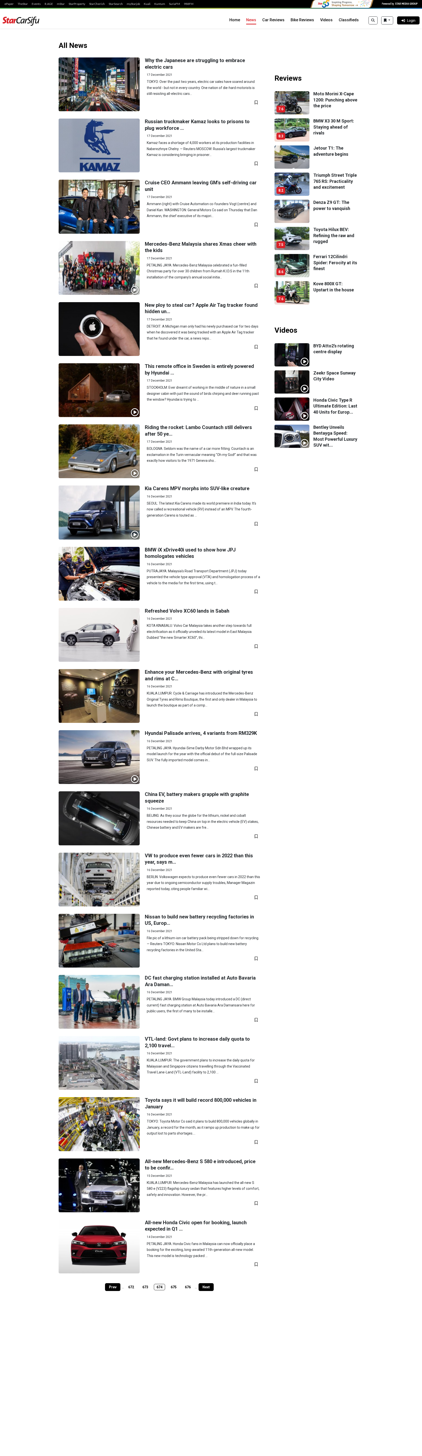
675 (174, 1287)
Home (234, 20)
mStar (61, 3)
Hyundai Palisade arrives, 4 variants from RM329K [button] (201, 733)
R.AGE (49, 3)
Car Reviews (273, 20)
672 (131, 1287)
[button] (99, 84)
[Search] (373, 20)
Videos (326, 20)
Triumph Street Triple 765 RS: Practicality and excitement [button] (335, 181)
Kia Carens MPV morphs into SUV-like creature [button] (197, 488)
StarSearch (116, 3)
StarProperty (77, 3)
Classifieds (349, 20)
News (251, 20)
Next (206, 1287)
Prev (112, 1287)
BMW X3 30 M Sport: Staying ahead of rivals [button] (333, 126)
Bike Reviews (302, 20)
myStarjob (133, 3)
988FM (188, 3)
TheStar (23, 3)
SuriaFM (174, 3)
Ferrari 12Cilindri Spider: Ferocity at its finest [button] (335, 262)
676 (188, 1287)
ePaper (9, 3)
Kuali (147, 3)
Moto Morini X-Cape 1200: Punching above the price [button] (335, 99)
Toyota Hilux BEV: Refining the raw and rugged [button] (333, 235)
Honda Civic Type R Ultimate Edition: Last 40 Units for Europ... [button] (335, 406)
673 (145, 1287)
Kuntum (159, 3)
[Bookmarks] (387, 20)
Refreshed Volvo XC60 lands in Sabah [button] (187, 611)
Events (36, 3)
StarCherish (97, 3)
